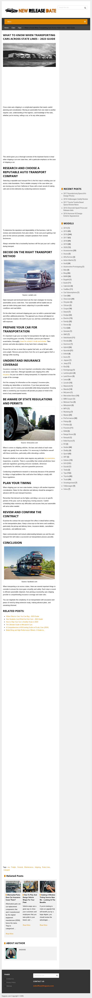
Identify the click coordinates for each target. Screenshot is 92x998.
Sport (65, 454)
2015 (65, 231)
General (20, 867)
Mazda (66, 389)
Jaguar (66, 360)
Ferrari (65, 325)
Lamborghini (68, 373)
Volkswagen (68, 486)
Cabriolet (66, 286)
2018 (65, 241)
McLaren (66, 392)
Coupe (65, 309)
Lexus (65, 379)
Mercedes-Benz (69, 396)
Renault (66, 438)
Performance (68, 418)
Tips (19, 28)
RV (64, 444)
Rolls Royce (67, 441)
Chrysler (66, 302)
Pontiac (66, 425)
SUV (65, 463)
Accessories (68, 251)
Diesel (65, 312)
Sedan (65, 447)
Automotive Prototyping (72, 267)
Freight (13, 867)
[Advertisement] (29, 86)
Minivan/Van (68, 402)
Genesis (66, 331)
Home (6, 28)
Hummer (66, 344)
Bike (65, 270)
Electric (66, 318)
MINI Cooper (68, 399)
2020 (65, 247)
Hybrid (65, 347)
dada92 (22, 949)
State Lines (46, 867)
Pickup (66, 421)
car (8, 867)
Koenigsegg (67, 370)
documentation (49, 458)
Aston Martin (68, 260)
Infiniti (65, 354)
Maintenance (28, 867)
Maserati (66, 386)
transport (7, 870)
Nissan (66, 415)
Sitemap (9, 986)
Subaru (66, 460)
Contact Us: (10, 979)
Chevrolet (67, 299)
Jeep (65, 363)
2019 (65, 244)
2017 (65, 238)
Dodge (65, 315)
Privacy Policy (11, 982)
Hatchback (67, 338)
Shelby (66, 450)
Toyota (66, 476)
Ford (65, 328)
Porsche (66, 428)
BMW (65, 276)
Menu (9, 22)
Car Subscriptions (70, 292)
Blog (65, 273)
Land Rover (67, 376)
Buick (65, 283)
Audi (65, 263)
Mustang (66, 412)
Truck (65, 479)
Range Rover (68, 434)
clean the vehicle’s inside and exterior (33, 341)
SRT (65, 457)
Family (65, 321)
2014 (65, 228)
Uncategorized (69, 483)
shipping (37, 867)
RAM (65, 431)
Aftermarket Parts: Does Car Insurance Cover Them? (13, 897)
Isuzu (65, 357)
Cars (13, 28)
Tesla (65, 470)
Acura (65, 254)
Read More (9, 934)
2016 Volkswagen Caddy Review (75, 199)
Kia (64, 367)
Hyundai (66, 350)
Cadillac (66, 289)
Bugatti (66, 280)
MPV (65, 408)
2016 (65, 234)
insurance (6, 374)
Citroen (66, 305)
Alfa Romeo (68, 257)
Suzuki (66, 467)
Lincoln (66, 383)
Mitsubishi (67, 405)
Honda (65, 341)
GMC (65, 334)
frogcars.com (6, 996)
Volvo (65, 489)
